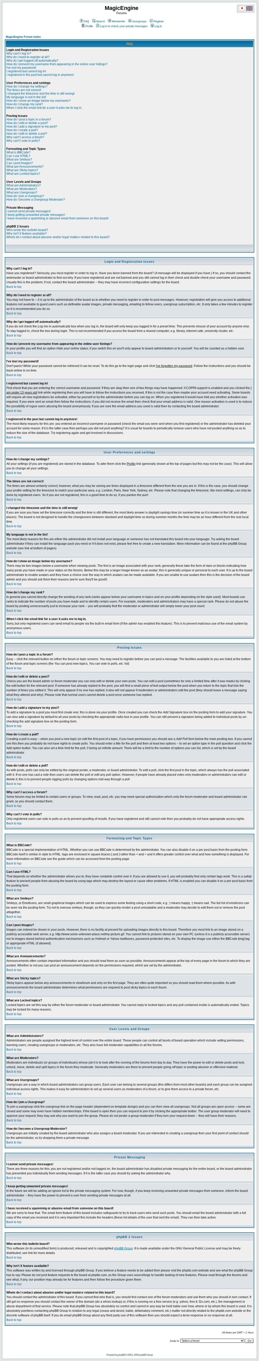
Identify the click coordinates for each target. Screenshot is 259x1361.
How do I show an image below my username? (38, 100)
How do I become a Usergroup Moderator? (35, 199)
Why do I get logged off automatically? (32, 60)
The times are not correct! (23, 90)
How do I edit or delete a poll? (26, 133)
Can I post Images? (19, 163)
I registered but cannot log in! (26, 71)
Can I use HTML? (18, 156)
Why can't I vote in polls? (23, 141)
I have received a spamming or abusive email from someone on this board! (57, 218)
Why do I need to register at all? (28, 57)
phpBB (121, 1354)
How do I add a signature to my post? (31, 126)
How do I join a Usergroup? (25, 196)
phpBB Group (123, 1248)
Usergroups (139, 21)
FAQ (86, 21)
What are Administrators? (23, 185)
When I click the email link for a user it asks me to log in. (44, 108)
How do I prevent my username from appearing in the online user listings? (56, 64)
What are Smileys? (19, 159)
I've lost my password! (21, 67)
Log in (158, 26)
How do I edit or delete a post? (27, 123)
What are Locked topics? (23, 173)
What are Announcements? (25, 166)
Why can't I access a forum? (25, 137)
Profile (89, 26)
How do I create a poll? (22, 130)
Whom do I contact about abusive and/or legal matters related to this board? (58, 237)
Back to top (13, 287)
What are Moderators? (21, 189)
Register (159, 21)
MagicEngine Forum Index (23, 36)
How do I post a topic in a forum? (28, 119)
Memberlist (118, 21)
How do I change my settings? (27, 86)
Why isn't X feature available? (26, 233)
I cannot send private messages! (28, 211)
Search (100, 21)
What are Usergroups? (21, 192)
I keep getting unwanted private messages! (35, 215)
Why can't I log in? (18, 53)
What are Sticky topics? (22, 170)
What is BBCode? (18, 152)
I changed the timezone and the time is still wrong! (40, 93)
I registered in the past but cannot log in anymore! (40, 75)
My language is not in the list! (26, 97)
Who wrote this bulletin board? (27, 230)
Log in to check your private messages (124, 26)
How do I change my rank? (24, 104)
